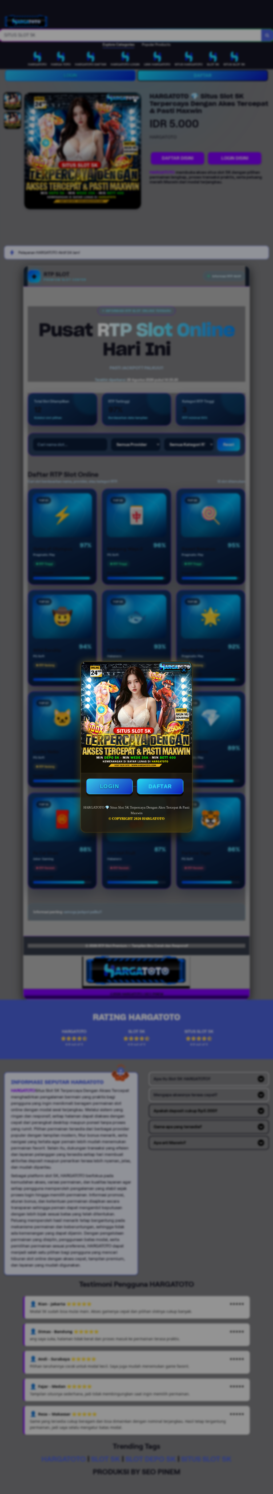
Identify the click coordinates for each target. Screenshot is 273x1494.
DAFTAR (160, 786)
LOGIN (109, 786)
